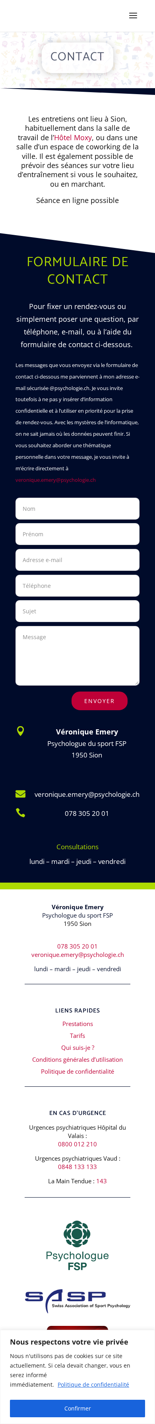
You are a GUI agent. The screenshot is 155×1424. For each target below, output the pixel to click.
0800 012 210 (77, 1144)
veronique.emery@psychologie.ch (55, 479)
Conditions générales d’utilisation (77, 1059)
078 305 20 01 (87, 813)
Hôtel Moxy (73, 137)
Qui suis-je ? (77, 1047)
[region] (77, 1377)
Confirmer (77, 1408)
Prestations (77, 1024)
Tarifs (77, 1036)
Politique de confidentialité (93, 1384)
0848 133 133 (77, 1167)
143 (101, 1181)
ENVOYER (99, 701)
